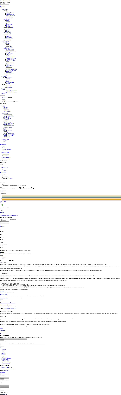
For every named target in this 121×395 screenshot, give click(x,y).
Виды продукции (5, 9)
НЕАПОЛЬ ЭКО (8, 72)
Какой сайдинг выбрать (10, 91)
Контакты (3, 93)
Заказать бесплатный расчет (4, 215)
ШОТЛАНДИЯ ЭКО (9, 53)
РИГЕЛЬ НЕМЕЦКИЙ (9, 62)
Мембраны (8, 11)
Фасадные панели (7, 19)
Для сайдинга (8, 28)
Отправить (2, 346)
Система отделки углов (10, 14)
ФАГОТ (7, 61)
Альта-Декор (8, 13)
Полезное (3, 89)
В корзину (2, 212)
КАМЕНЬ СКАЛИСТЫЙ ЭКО (11, 51)
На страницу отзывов (3, 294)
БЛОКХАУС (8, 43)
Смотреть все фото (3, 300)
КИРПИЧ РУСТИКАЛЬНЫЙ (11, 58)
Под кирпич (8, 26)
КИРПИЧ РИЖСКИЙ (9, 57)
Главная (3, 99)
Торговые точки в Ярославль (7, 302)
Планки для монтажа (9, 24)
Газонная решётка (9, 37)
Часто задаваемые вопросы (10, 80)
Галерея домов (4, 298)
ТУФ (7, 63)
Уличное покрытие (7, 35)
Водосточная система (7, 32)
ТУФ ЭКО (7, 55)
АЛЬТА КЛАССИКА (9, 47)
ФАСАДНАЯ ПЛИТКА (10, 73)
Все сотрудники (3, 172)
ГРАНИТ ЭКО (8, 54)
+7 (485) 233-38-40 (5, 97)
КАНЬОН (7, 64)
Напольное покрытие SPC (8, 38)
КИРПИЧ (5, 121)
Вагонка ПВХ (8, 31)
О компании (4, 76)
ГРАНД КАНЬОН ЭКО (10, 50)
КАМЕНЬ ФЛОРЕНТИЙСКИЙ (11, 68)
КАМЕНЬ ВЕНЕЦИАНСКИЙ (11, 70)
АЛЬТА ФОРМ (8, 45)
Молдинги (7, 30)
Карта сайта (4, 354)
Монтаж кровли (8, 86)
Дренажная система (7, 34)
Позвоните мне (2, 6)
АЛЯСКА (7, 44)
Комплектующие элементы (10, 15)
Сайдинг (5, 10)
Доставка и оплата (5, 351)
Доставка (3, 88)
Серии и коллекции (5, 41)
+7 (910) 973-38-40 (5, 167)
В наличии (2, 191)
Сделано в (3, 394)
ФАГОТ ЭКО (8, 52)
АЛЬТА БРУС (6, 109)
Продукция (4, 349)
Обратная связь (2, 372)
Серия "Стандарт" (9, 33)
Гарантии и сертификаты (10, 82)
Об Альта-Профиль (9, 77)
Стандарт (7, 74)
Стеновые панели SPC (7, 40)
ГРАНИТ (5, 126)
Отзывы (3, 258)
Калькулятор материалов (14, 215)
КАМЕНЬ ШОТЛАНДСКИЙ (11, 60)
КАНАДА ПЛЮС (9, 46)
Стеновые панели (7, 29)
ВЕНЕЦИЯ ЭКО (9, 71)
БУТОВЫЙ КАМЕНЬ (7, 132)
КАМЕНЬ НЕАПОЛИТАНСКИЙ (11, 69)
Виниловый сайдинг (9, 18)
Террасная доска (8, 36)
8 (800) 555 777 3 (10, 178)
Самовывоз (2, 252)
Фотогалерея (8, 78)
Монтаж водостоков (9, 87)
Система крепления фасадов (8, 27)
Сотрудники (8, 83)
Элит (7, 75)
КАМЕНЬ (7, 66)
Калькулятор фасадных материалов (11, 90)
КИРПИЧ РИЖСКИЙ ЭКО (8, 115)
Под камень (8, 25)
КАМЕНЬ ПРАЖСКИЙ (10, 65)
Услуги (3, 84)
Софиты (7, 20)
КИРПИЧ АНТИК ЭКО (10, 49)
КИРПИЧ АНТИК (9, 67)
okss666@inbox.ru (5, 170)
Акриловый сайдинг (9, 17)
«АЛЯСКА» (2, 226)
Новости (7, 81)
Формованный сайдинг (10, 12)
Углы (7, 23)
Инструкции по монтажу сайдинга (11, 92)
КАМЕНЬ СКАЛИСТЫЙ (10, 59)
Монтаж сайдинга (9, 85)
